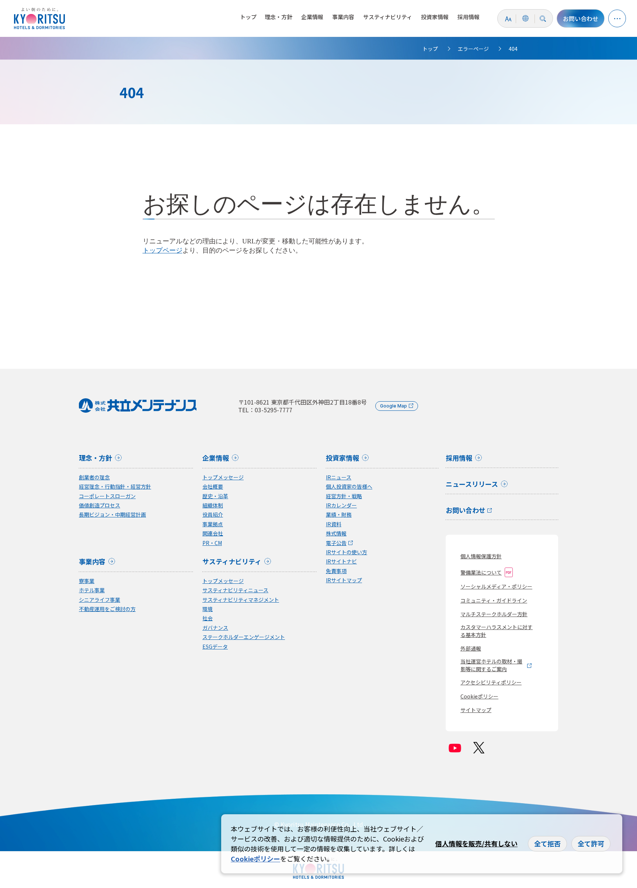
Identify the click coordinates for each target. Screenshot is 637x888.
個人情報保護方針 (481, 556)
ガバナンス (215, 628)
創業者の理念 (94, 477)
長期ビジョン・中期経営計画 (112, 514)
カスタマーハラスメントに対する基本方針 (496, 630)
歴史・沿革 (215, 496)
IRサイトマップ (344, 580)
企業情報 (312, 17)
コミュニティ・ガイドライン (493, 600)
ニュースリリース (472, 485)
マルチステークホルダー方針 (494, 614)
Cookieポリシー (479, 696)
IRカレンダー (341, 505)
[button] (617, 18)
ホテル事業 (92, 590)
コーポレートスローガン (107, 496)
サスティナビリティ (387, 17)
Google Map (393, 406)
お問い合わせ (580, 18)
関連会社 (212, 533)
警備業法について (481, 572)
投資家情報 (435, 17)
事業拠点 (212, 524)
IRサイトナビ (341, 561)
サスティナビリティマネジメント (240, 600)
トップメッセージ (223, 477)
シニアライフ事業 (99, 600)
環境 (207, 609)
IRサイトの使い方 (346, 552)
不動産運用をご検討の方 (107, 609)
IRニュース (338, 477)
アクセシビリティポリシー (491, 682)
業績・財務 (339, 514)
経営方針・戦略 (344, 496)
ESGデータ (215, 646)
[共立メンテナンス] (41, 18)
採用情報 (468, 17)
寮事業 (86, 581)
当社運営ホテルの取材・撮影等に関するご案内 (491, 665)
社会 (207, 618)
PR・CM (212, 543)
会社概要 (212, 486)
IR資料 (333, 524)
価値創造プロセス (99, 505)
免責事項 (336, 571)
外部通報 (470, 648)
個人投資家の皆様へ (349, 486)
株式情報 (336, 533)
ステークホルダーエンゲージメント (243, 637)
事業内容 (343, 17)
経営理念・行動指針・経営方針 (115, 486)
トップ (248, 17)
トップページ (162, 250)
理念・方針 (278, 17)
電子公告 (336, 543)
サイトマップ (475, 710)
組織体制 (212, 505)
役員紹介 (212, 514)
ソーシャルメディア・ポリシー (496, 586)
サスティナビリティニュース (235, 590)
